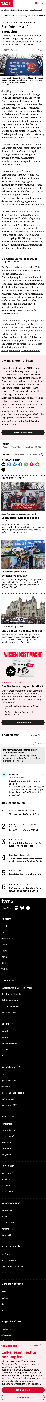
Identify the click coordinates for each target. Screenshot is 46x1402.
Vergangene (7, 1229)
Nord (3, 963)
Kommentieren (19, 454)
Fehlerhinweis (32, 454)
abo (3, 1074)
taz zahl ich (6, 1087)
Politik (4, 926)
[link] (15, 10)
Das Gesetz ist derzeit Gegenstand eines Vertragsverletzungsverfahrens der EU (21, 347)
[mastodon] (17, 909)
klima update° (7, 1136)
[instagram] (28, 909)
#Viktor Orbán (16, 447)
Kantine (4, 1298)
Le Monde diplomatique (12, 1266)
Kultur (4, 944)
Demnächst (6, 1210)
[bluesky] (22, 909)
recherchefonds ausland (12, 1093)
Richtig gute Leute (9, 1000)
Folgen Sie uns (7, 908)
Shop (3, 1304)
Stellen (4, 1049)
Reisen (4, 1292)
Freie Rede (6, 1148)
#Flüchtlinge (28, 447)
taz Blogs (5, 1254)
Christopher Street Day (12, 994)
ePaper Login (7, 1341)
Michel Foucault (8, 1012)
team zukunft (7, 1173)
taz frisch (5, 1179)
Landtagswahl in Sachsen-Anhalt (16, 988)
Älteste (42, 735)
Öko (3, 932)
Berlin (4, 957)
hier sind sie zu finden (13, 761)
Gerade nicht (33, 1346)
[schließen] (42, 1345)
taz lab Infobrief (8, 1191)
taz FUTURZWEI (8, 1260)
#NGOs (38, 447)
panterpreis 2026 (9, 1105)
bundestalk (6, 1124)
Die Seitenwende (9, 1043)
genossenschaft (8, 1080)
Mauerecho (6, 1142)
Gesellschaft (7, 938)
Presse (4, 1056)
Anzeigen (5, 1310)
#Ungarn (5, 447)
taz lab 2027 (7, 1235)
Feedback (6, 1329)
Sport (4, 951)
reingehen (6, 1154)
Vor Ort (4, 1216)
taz (7, 901)
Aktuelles (5, 1031)
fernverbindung (8, 1130)
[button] (43, 3)
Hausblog (5, 1037)
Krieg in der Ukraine (10, 1006)
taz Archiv (6, 1272)
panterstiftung (8, 1099)
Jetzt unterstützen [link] (23, 432)
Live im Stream (8, 1222)
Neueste (34, 735)
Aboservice (6, 1335)
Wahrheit (5, 969)
